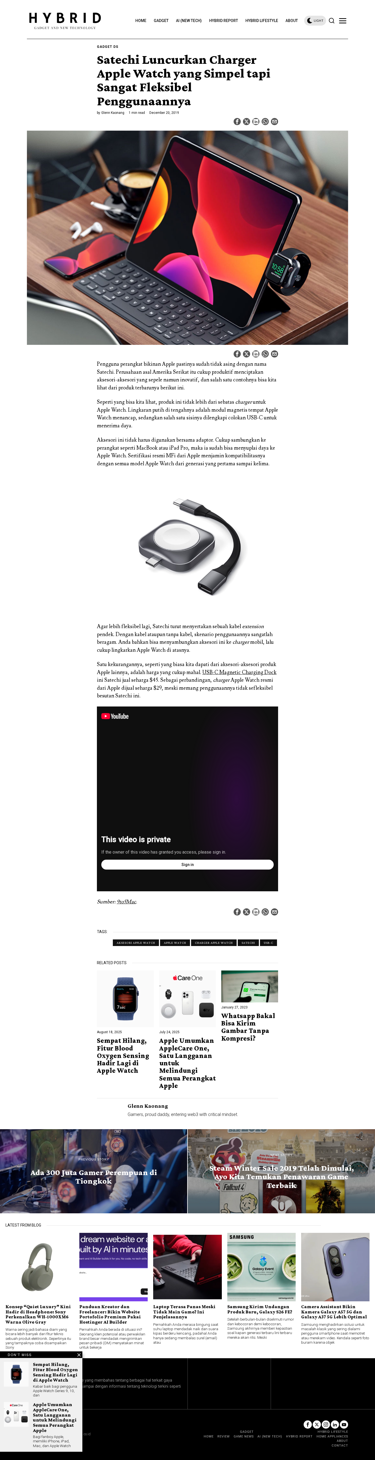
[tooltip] (237, 121)
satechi (248, 943)
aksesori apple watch (136, 943)
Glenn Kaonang (112, 113)
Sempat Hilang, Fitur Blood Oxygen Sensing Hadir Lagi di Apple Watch (123, 1055)
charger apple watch (214, 943)
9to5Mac (126, 901)
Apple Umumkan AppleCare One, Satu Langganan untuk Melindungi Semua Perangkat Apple (187, 1063)
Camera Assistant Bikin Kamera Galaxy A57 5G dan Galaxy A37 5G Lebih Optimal (334, 1311)
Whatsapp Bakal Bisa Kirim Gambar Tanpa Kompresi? (248, 1027)
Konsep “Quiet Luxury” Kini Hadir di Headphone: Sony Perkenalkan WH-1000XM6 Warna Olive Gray (38, 1314)
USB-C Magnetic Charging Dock (239, 672)
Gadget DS (107, 47)
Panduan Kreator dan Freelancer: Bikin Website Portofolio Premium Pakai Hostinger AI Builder (110, 1314)
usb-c (268, 943)
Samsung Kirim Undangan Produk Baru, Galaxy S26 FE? (259, 1309)
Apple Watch (175, 943)
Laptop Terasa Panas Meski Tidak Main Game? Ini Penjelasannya (184, 1311)
